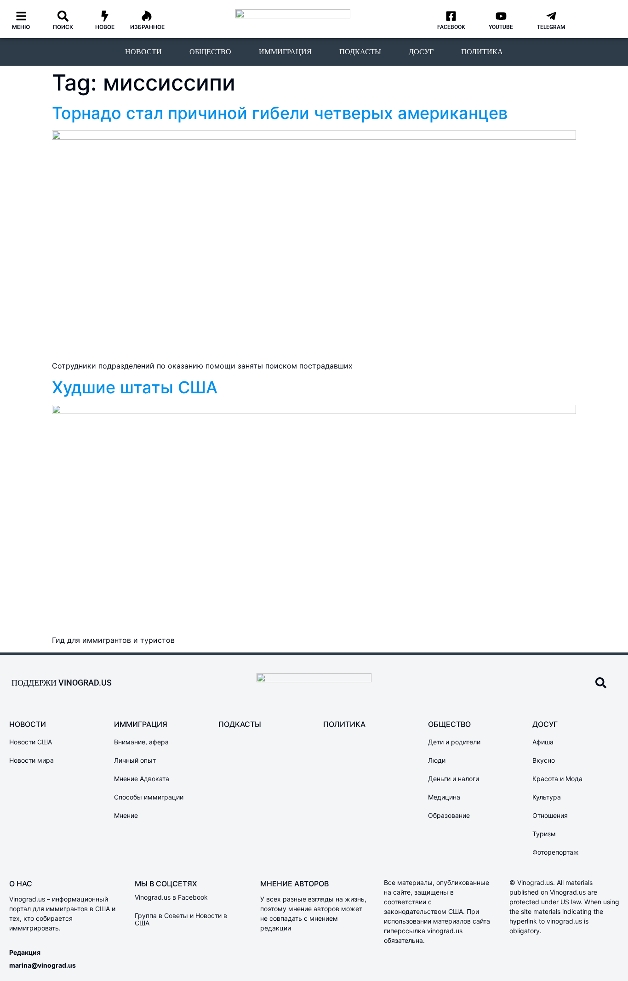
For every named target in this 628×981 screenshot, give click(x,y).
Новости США (30, 742)
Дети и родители (454, 742)
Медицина (444, 797)
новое (104, 26)
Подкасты (360, 51)
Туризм (544, 834)
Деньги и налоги (453, 779)
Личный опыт (135, 760)
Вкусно (543, 760)
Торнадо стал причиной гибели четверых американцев (280, 113)
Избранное (147, 26)
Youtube (501, 27)
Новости (143, 51)
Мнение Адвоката (141, 779)
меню (21, 26)
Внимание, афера (141, 742)
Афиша (543, 742)
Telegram (551, 27)
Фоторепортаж (555, 852)
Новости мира (31, 760)
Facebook (451, 27)
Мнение (126, 815)
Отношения (550, 815)
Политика (482, 51)
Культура (546, 797)
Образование (449, 815)
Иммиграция (285, 51)
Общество (210, 51)
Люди (436, 760)
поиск (63, 26)
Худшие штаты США (134, 387)
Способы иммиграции (148, 797)
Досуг (421, 51)
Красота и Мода (557, 779)
